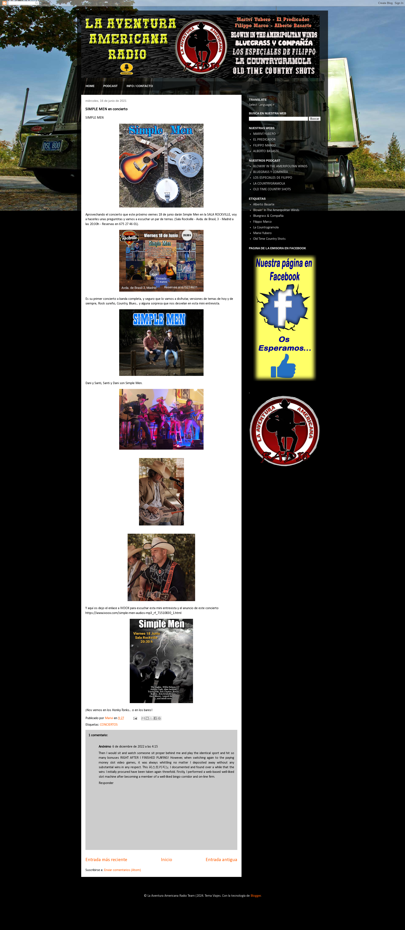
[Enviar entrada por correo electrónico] (135, 718)
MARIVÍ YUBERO (264, 134)
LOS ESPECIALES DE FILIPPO (272, 178)
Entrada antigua (221, 860)
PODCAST (110, 86)
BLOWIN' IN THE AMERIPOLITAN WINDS (280, 166)
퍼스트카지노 (159, 767)
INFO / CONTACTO (140, 86)
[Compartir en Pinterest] (159, 718)
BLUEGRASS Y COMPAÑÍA (270, 172)
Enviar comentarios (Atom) (122, 870)
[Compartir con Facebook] (155, 718)
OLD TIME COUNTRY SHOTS (272, 189)
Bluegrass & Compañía (268, 216)
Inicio (166, 860)
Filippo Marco (262, 222)
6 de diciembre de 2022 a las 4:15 (135, 746)
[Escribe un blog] (147, 718)
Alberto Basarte (263, 204)
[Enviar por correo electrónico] (143, 718)
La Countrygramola (266, 227)
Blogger (256, 896)
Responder (106, 783)
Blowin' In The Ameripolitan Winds (276, 210)
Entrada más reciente (106, 860)
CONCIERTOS (109, 724)
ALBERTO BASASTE (266, 151)
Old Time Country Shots (269, 239)
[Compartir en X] (151, 718)
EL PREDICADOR (264, 139)
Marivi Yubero (262, 233)
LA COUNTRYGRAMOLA (269, 183)
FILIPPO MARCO (264, 145)
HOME (90, 86)
